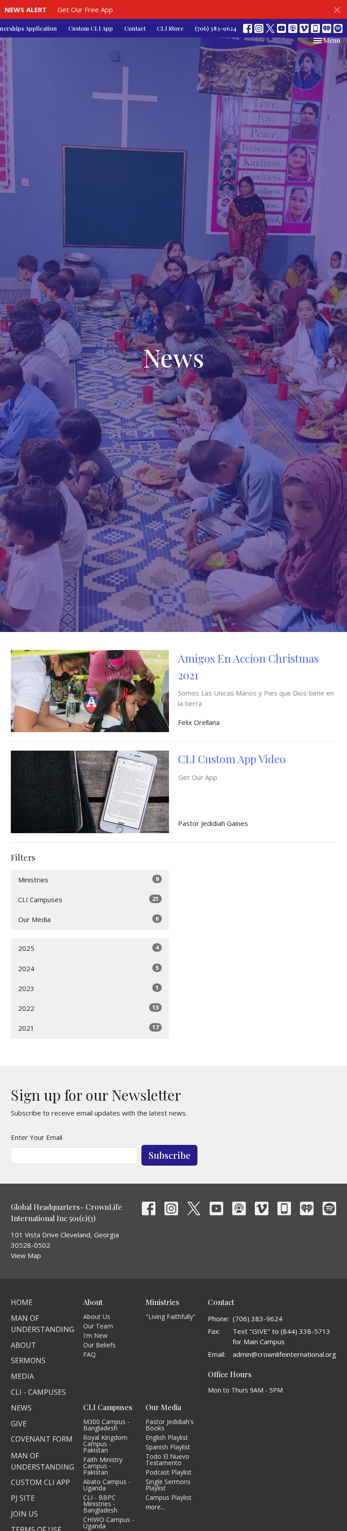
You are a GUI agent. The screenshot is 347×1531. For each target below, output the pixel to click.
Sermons (28, 1360)
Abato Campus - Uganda (107, 1484)
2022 (88, 1008)
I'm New (95, 1335)
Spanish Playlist (167, 1447)
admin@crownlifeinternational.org (284, 1354)
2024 (88, 968)
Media (22, 1376)
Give (19, 1424)
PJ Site (23, 1498)
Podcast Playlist (168, 1472)
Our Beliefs (99, 1345)
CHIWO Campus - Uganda (108, 1522)
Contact (134, 28)
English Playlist (166, 1437)
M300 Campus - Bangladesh (106, 1424)
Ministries (88, 879)
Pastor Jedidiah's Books (169, 1424)
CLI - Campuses (38, 1392)
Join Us (24, 1514)
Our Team (98, 1326)
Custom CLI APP (40, 1482)
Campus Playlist (168, 1497)
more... (155, 1507)
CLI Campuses (88, 899)
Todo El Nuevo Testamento (167, 1459)
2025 (88, 948)
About (23, 1345)
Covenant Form (42, 1439)
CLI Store (170, 28)
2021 (88, 1028)
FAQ (89, 1354)
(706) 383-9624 (215, 28)
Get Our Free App (85, 9)
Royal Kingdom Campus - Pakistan (105, 1443)
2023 (88, 988)
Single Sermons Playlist (168, 1484)
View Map (26, 1255)
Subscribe (169, 1155)
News (21, 1408)
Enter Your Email (36, 1137)
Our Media (88, 919)
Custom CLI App (90, 28)
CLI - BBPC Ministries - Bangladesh (100, 1503)
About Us (96, 1316)
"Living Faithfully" (170, 1316)
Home (22, 1302)
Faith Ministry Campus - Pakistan (102, 1465)
